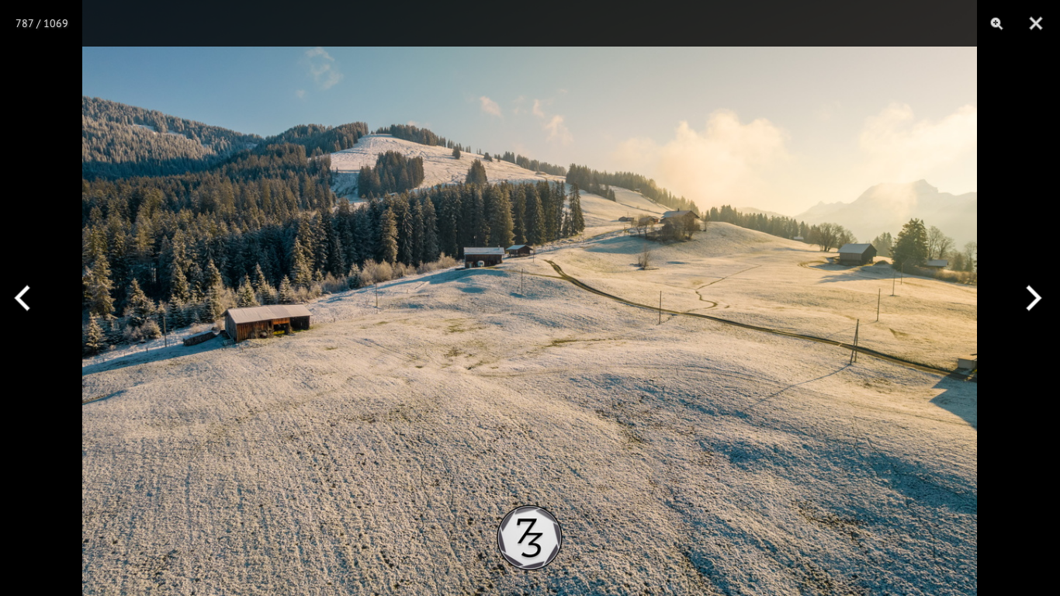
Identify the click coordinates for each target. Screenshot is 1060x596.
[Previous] (29, 298)
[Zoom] (997, 23)
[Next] (1031, 298)
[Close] (1036, 23)
